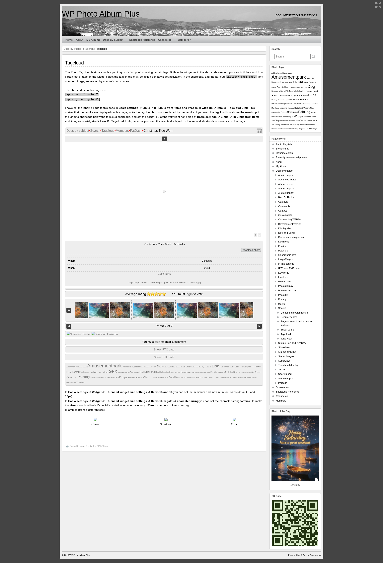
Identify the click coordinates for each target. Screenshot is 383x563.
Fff (253, 366)
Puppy (123, 377)
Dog (216, 366)
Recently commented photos (291, 157)
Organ (70, 377)
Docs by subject (113, 39)
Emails (282, 246)
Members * (184, 39)
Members (122, 130)
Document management (291, 237)
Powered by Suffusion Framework (304, 555)
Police (109, 377)
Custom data (285, 215)
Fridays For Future (99, 372)
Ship (146, 377)
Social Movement (177, 377)
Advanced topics (287, 179)
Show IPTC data (164, 349)
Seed (142, 377)
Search (89, 48)
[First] (68, 310)
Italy (179, 372)
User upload (285, 374)
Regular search (289, 317)
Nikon (243, 372)
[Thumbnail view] (259, 130)
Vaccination (234, 377)
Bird (159, 366)
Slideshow (284, 347)
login (189, 294)
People (93, 377)
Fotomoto (283, 250)
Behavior (148, 367)
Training (211, 377)
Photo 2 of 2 (164, 326)
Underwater (225, 377)
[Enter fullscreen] (378, 5)
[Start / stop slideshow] (164, 139)
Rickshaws (132, 377)
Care (183, 367)
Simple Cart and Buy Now (292, 343)
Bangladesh (135, 367)
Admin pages (285, 175)
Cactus (165, 367)
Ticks (202, 377)
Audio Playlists (284, 144)
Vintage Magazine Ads (301, 129)
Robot (138, 377)
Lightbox (283, 277)
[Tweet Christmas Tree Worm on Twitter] (79, 334)
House (172, 372)
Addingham (71, 367)
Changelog (165, 39)
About (79, 39)
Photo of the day (287, 290)
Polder (104, 377)
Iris (176, 372)
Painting (84, 377)
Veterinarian (242, 377)
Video (249, 377)
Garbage (121, 372)
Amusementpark (105, 365)
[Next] (259, 326)
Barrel (142, 367)
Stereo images (286, 356)
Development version (289, 224)
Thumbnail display (288, 365)
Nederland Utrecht (233, 372)
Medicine (214, 372)
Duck (232, 367)
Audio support (285, 193)
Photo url (283, 295)
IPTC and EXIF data (289, 268)
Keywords (283, 272)
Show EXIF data (164, 357)
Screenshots (282, 387)
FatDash (136, 130)
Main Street (206, 372)
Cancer (178, 367)
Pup (117, 377)
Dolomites (225, 367)
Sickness (161, 377)
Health (142, 372)
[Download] (251, 250)
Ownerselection (284, 153)
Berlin (154, 367)
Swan (197, 377)
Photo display (285, 286)
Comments (284, 206)
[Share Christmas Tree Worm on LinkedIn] (105, 334)
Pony (113, 377)
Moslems (221, 372)
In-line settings (286, 263)
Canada (172, 366)
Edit (236, 367)
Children (189, 367)
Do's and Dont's (286, 233)
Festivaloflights (245, 367)
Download (283, 241)
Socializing (190, 377)
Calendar (283, 201)
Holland (150, 372)
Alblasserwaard (81, 367)
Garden (127, 372)
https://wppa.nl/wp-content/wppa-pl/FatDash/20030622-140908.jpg (165, 282)
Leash (197, 372)
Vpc (83, 382)
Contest (196, 367)
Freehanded (84, 372)
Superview (284, 360)
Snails (166, 377)
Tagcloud (108, 130)
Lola (200, 372)
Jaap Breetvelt (87, 446)
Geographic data (287, 255)
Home (69, 39)
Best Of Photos (286, 197)
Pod (100, 377)
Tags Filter (286, 338)
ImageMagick (285, 259)
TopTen (282, 369)
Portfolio (282, 383)
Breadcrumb (282, 148)
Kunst (184, 372)
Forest (75, 372)
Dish (210, 367)
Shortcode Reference (142, 39)
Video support (285, 378)
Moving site (284, 281)
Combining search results (294, 312)
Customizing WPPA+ (289, 219)
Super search (288, 329)
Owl (76, 377)
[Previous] (68, 326)
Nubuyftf (248, 372)
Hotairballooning (162, 372)
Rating (281, 303)
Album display (286, 188)
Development (203, 367)
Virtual (79, 382)
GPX (113, 371)
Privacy (282, 299)
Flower (258, 366)
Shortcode (153, 377)
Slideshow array (287, 351)
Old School (255, 372)
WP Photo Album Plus (101, 13)
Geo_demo (134, 372)
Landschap (191, 372)
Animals (126, 367)
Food (69, 372)
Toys (205, 377)
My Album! (93, 39)
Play (97, 377)
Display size (284, 228)
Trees (217, 377)
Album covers (285, 184)
